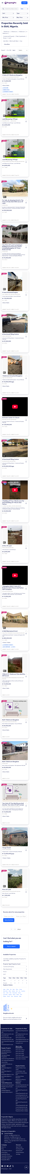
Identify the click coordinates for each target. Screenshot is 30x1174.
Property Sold (19, 1150)
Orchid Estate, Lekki (20, 1071)
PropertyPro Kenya (5, 1154)
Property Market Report (6, 1092)
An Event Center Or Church (10, 417)
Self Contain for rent (20, 1037)
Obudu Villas (4, 1062)
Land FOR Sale (17, 163)
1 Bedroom (6, 31)
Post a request (11, 946)
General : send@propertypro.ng (12, 1135)
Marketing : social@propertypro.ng (12, 1137)
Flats (4, 980)
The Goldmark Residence (7, 1060)
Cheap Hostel (6, 848)
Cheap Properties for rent (22, 1093)
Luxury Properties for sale (21, 1107)
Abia (10, 992)
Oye (21, 41)
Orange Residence (5, 1050)
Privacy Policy (4, 1152)
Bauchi (8, 996)
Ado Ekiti (5, 41)
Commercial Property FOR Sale (18, 208)
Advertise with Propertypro (7, 1085)
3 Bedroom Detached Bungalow (12, 376)
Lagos (4, 989)
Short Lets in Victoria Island (22, 1057)
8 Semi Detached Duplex (10, 292)
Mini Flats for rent (20, 1035)
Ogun (14, 989)
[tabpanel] (15, 64)
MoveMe (3, 1088)
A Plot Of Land (7, 546)
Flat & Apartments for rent (22, 1034)
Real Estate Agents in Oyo (7, 1074)
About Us (3, 1147)
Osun (4, 992)
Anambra (23, 991)
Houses (5, 983)
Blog (2, 1148)
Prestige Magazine (5, 1090)
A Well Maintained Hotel (10, 631)
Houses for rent (19, 1043)
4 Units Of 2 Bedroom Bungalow (12, 75)
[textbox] (8, 13)
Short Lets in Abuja (20, 1049)
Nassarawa (14, 992)
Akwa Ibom (5, 991)
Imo (19, 991)
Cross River (5, 994)
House (5, 38)
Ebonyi (17, 994)
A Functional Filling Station (10, 334)
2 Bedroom (14, 31)
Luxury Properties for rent (21, 1095)
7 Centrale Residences (6, 1064)
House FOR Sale (20, 79)
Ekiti (21, 994)
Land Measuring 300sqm (10, 119)
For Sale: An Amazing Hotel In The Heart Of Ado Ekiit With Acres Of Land (12, 202)
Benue (14, 994)
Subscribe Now (9, 920)
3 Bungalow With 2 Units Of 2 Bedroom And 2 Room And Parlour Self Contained (13, 588)
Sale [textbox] (22, 8)
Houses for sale (5, 1035)
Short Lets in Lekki (20, 1055)
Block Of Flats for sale (6, 1037)
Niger (20, 996)
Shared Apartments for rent (22, 1039)
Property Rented (20, 1152)
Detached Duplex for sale (7, 1039)
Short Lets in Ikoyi (20, 1053)
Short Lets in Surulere (21, 1058)
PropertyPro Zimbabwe (6, 1156)
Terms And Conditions (6, 1150)
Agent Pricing (19, 1147)
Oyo (11, 989)
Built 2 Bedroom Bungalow (10, 761)
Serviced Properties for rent (22, 1085)
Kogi (12, 996)
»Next (18, 929)
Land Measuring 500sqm (10, 159)
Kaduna (13, 991)
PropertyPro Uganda (6, 1157)
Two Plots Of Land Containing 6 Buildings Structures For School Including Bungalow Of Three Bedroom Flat (13, 254)
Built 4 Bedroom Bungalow (10, 720)
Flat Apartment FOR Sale (20, 765)
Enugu (20, 989)
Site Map (18, 1154)
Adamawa (16, 996)
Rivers (17, 989)
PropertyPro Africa (5, 1159)
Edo (17, 991)
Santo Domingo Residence (7, 1058)
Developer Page (20, 1148)
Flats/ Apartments (20, 36)
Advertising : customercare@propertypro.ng (14, 1138)
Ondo (7, 992)
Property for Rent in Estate (22, 1110)
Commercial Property (8, 36)
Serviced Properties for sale (22, 1097)
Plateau (4, 996)
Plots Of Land (6, 889)
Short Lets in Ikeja (20, 1051)
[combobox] (24, 8)
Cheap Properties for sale (22, 1105)
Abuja (8, 989)
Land (9, 38)
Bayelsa (10, 994)
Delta (10, 991)
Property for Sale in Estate (22, 1109)
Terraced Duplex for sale (7, 1044)
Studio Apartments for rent (22, 1041)
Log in (24, 2)
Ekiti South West (14, 41)
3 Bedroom (22, 31)
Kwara (19, 992)
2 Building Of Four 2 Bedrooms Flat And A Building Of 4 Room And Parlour (13, 502)
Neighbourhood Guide (6, 1086)
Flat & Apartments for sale (7, 1034)
